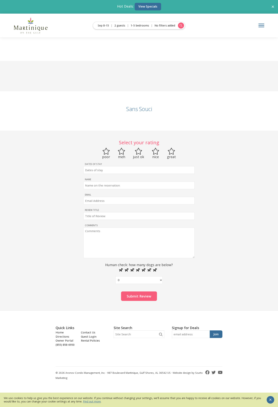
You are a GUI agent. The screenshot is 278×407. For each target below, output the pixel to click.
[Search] (160, 334)
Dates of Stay (93, 163)
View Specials (147, 6)
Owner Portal (64, 340)
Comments (91, 225)
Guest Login (88, 336)
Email (88, 194)
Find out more (92, 401)
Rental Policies (90, 340)
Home (60, 332)
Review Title (92, 209)
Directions (62, 336)
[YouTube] (220, 372)
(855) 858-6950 (65, 344)
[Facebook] (208, 372)
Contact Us (88, 332)
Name (88, 179)
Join (216, 334)
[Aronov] (31, 25)
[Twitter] (214, 372)
